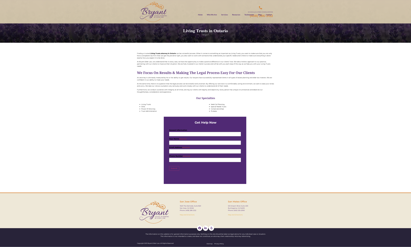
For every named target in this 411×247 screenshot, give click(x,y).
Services (224, 15)
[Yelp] (211, 228)
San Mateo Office (237, 201)
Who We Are (212, 15)
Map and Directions (187, 215)
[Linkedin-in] (205, 228)
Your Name (177, 139)
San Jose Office (188, 201)
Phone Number (179, 156)
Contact (269, 15)
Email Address (179, 147)
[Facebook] (199, 228)
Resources (236, 15)
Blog (259, 15)
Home (200, 15)
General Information (178, 130)
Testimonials (249, 15)
